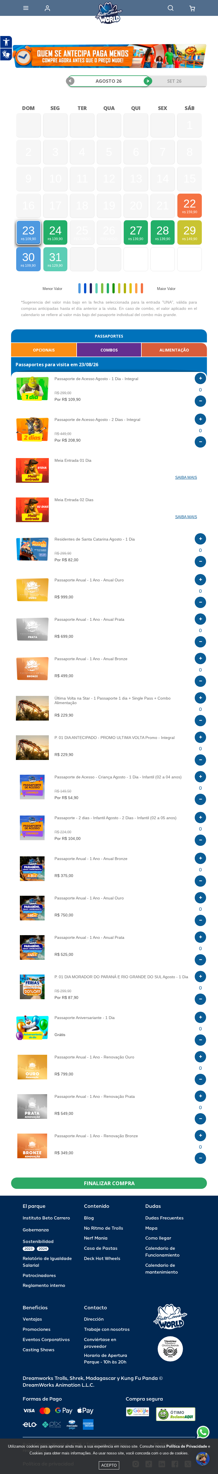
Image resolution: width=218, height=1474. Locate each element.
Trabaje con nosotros (107, 1329)
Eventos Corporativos (46, 1339)
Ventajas (32, 1319)
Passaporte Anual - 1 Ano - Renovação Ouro (94, 1057)
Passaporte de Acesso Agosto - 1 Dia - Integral (96, 378)
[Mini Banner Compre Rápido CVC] (109, 56)
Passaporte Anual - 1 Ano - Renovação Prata (94, 1096)
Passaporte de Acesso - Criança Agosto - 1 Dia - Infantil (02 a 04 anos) (118, 777)
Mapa (151, 1228)
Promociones (37, 1329)
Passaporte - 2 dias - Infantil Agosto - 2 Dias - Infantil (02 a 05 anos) (115, 818)
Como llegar (158, 1238)
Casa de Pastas (101, 1248)
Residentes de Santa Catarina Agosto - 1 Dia (94, 539)
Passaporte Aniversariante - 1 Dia (84, 1017)
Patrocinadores (39, 1275)
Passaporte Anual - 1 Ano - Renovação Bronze (96, 1136)
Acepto (109, 1465)
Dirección (94, 1319)
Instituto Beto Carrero (46, 1218)
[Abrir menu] (26, 8)
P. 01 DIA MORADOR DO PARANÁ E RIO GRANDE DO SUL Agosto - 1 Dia (121, 977)
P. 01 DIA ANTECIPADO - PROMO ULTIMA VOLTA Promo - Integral (114, 737)
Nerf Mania (96, 1238)
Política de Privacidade (186, 1446)
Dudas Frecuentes (164, 1218)
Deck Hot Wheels (102, 1258)
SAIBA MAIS (186, 477)
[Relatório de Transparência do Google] (137, 1414)
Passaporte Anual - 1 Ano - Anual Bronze (90, 658)
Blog (89, 1218)
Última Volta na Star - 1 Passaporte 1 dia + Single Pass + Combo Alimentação (112, 700)
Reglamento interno (44, 1285)
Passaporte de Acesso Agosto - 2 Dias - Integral (97, 419)
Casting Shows (38, 1350)
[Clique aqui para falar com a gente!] (203, 1432)
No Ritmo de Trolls (103, 1228)
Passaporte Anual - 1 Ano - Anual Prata (89, 619)
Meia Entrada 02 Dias (73, 499)
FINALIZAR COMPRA (109, 1183)
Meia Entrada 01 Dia (72, 460)
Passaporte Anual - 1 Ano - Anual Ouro (89, 580)
